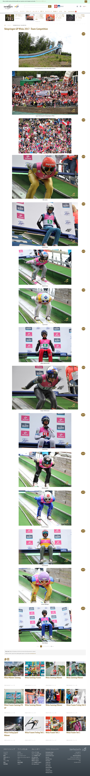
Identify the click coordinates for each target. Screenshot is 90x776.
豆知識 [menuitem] (54, 11)
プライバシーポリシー (41, 1)
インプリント (77, 754)
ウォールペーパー (22, 755)
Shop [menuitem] (65, 11)
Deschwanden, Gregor (49, 752)
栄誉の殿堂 (20, 762)
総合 (4, 755)
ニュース (5, 752)
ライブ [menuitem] (21, 11)
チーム (19, 760)
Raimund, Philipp (49, 767)
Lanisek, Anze (48, 762)
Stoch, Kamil (48, 769)
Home (5, 25)
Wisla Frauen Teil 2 (52, 732)
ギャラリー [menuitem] (47, 11)
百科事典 (5, 764)
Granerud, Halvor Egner (50, 755)
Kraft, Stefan (48, 760)
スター (19, 764)
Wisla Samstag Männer (74, 677)
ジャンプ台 (6, 760)
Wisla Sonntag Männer (54, 677)
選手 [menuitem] (41, 11)
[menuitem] (77, 6)
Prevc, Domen (48, 765)
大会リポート (6, 757)
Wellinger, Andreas (49, 772)
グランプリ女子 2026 (36, 754)
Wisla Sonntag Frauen (33, 677)
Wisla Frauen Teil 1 (73, 732)
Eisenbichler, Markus (49, 754)
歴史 (4, 762)
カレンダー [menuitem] (35, 11)
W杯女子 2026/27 (35, 760)
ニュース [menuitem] (16, 11)
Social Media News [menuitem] (72, 11)
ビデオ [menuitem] (60, 11)
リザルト (5, 754)
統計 (4, 759)
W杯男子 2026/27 (35, 759)
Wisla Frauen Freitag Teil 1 (34, 732)
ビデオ (19, 752)
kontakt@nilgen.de (33, 653)
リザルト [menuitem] (28, 11)
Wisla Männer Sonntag (12, 677)
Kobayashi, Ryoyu (49, 759)
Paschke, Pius (48, 764)
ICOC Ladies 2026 (35, 757)
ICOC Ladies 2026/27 (35, 764)
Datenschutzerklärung (77, 755)
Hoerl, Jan (47, 757)
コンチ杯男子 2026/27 (36, 762)
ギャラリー (9, 25)
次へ (52, 646)
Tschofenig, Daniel (49, 770)
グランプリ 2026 (35, 752)
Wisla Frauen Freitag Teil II (76, 705)
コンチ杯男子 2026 (36, 755)
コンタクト (78, 752)
